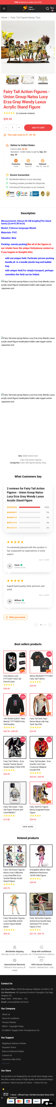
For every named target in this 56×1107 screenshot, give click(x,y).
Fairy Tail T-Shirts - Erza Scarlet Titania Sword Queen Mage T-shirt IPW (14, 764)
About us (6, 1014)
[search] (47, 8)
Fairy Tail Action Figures (30, 460)
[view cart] (52, 8)
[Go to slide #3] (43, 80)
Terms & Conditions (10, 1018)
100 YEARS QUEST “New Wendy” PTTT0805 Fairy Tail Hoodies (14, 721)
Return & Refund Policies (13, 1051)
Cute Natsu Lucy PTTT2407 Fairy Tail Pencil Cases (12, 679)
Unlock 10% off (5, 1094)
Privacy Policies (9, 1022)
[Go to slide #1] (13, 80)
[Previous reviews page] (36, 624)
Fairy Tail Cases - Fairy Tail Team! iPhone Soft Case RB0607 (13, 810)
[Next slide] (50, 47)
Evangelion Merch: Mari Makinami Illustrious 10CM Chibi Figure (40, 873)
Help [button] (51, 1103)
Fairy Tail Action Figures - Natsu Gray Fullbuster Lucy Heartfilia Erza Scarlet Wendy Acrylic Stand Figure (14, 875)
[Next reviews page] (50, 624)
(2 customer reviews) (25, 113)
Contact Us (7, 1055)
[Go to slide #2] (28, 80)
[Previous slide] (6, 47)
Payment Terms (9, 1047)
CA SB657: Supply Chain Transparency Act (20, 1030)
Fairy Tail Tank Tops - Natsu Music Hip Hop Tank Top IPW (39, 721)
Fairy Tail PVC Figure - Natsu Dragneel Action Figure (40, 810)
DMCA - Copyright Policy (13, 1026)
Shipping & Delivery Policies (14, 1043)
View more (28, 827)
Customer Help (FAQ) (11, 1059)
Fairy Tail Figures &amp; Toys (25, 17)
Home (4, 17)
